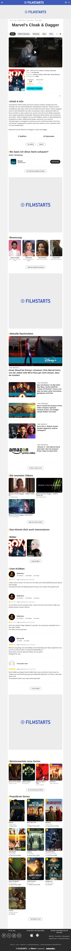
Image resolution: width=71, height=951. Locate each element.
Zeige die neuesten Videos (35, 522)
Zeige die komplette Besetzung (35, 267)
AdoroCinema (53, 938)
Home (11, 20)
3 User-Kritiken (36, 688)
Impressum (23, 944)
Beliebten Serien (21, 20)
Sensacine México (64, 938)
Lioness (11, 910)
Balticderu (20, 573)
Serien (15, 20)
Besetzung (16, 237)
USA (37, 76)
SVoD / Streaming (16, 155)
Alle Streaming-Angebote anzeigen (35, 171)
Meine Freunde (39, 79)
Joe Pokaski (35, 72)
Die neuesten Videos (21, 475)
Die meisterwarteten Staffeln (35, 790)
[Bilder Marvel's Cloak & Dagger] (17, 548)
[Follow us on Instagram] (14, 936)
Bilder (13, 537)
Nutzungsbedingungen (33, 944)
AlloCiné (51, 936)
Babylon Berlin (26, 781)
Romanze (53, 70)
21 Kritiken (19, 640)
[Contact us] (19, 936)
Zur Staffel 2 (30, 144)
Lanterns (29, 852)
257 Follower (20, 575)
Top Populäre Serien (35, 919)
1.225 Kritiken (28, 575)
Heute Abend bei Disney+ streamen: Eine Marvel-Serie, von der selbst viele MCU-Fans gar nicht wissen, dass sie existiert (35, 372)
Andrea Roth (56, 257)
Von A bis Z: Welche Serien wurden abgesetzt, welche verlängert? (47, 428)
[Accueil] (34, 2)
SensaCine (58, 936)
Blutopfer (48, 822)
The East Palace (50, 852)
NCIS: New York (31, 822)
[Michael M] (12, 639)
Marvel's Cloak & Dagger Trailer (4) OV (21, 515)
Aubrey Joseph (38, 74)
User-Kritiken (17, 568)
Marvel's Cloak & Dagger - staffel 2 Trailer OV (22, 494)
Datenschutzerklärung (46, 944)
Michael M (20, 638)
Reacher (11, 822)
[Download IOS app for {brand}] (32, 935)
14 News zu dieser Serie (35, 468)
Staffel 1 (41, 144)
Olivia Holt (46, 74)
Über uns (12, 944)
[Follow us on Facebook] (4, 936)
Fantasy (46, 70)
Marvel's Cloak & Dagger (35, 25)
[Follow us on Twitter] (9, 936)
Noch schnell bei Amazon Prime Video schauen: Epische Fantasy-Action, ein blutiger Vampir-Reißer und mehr (49, 409)
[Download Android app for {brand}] (38, 935)
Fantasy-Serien (29, 20)
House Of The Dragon (15, 781)
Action (41, 70)
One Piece (52, 781)
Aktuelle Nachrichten (21, 333)
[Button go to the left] (57, 34)
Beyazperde (66, 936)
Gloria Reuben (55, 74)
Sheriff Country (31, 881)
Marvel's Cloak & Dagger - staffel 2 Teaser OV (47, 494)
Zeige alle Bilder (35, 561)
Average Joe (48, 881)
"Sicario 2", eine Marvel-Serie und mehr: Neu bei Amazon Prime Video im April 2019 (48, 449)
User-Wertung (31, 79)
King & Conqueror (14, 881)
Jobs (17, 944)
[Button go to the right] (60, 34)
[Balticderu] (12, 574)
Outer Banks (12, 852)
